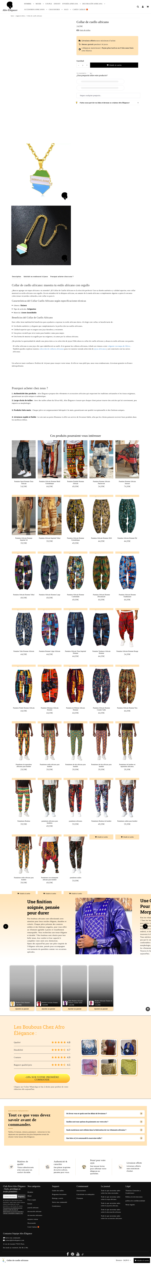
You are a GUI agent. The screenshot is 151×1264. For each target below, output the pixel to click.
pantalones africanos (75, 821)
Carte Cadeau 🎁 (80, 9)
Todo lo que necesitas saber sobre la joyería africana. (110, 1204)
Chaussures (54, 9)
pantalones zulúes (75, 877)
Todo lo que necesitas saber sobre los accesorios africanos (111, 1217)
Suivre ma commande (59, 1202)
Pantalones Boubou (23, 821)
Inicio (12, 16)
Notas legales (130, 1204)
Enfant (57, 4)
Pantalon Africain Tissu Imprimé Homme (75, 652)
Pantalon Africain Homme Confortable (75, 596)
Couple (48, 4)
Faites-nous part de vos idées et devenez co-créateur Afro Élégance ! (105, 103)
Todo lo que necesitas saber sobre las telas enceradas (110, 1192)
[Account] (142, 7)
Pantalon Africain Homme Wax (127, 708)
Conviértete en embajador (86, 1194)
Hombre (27, 4)
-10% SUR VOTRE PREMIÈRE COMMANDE (42, 1078)
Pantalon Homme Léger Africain (49, 651)
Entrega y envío (57, 1198)
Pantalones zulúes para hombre (127, 821)
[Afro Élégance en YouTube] (78, 1255)
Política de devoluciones (134, 1197)
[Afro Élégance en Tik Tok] (82, 1255)
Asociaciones (81, 1190)
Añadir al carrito (102, 837)
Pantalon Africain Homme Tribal (23, 595)
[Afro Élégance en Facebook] (68, 1255)
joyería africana (70, 4)
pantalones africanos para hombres (49, 822)
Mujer (38, 4)
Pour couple (32, 1200)
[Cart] (147, 7)
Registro (21, 1196)
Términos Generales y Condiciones (133, 1192)
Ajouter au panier (22, 1009)
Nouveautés (32, 1223)
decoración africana (92, 4)
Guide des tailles (58, 1190)
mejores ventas (33, 1219)
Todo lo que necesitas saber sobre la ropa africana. (110, 1198)
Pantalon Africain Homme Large (49, 595)
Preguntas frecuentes (59, 1194)
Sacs (66, 9)
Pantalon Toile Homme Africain (23, 651)
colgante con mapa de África (119, 346)
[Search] (138, 7)
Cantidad (80, 61)
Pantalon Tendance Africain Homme (101, 652)
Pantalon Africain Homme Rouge (127, 651)
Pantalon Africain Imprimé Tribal (49, 538)
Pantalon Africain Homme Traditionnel (127, 596)
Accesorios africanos (34, 9)
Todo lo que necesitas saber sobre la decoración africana (111, 1211)
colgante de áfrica (20, 16)
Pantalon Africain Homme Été (127, 538)
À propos (80, 1198)
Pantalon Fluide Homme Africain (24, 708)
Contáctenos (56, 1206)
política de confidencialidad (135, 1201)
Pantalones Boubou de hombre (101, 821)
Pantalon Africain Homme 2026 (101, 538)
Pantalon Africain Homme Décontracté (101, 596)
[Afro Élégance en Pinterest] (72, 1255)
